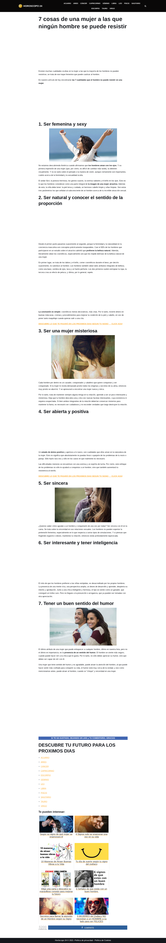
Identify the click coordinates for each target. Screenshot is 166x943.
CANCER (45, 766)
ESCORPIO (46, 775)
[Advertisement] (83, 50)
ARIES (43, 762)
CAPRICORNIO (47, 771)
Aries (75, 3)
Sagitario (136, 3)
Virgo (112, 8)
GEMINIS (45, 780)
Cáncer (83, 3)
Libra (114, 3)
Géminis (106, 3)
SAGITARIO (46, 797)
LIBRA (43, 788)
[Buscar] (145, 6)
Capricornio (94, 3)
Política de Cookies (103, 940)
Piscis (126, 3)
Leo (120, 3)
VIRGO (44, 806)
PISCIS (44, 793)
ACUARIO (45, 758)
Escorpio (95, 8)
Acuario (67, 3)
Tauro (104, 8)
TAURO (44, 802)
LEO (42, 784)
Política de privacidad (84, 940)
